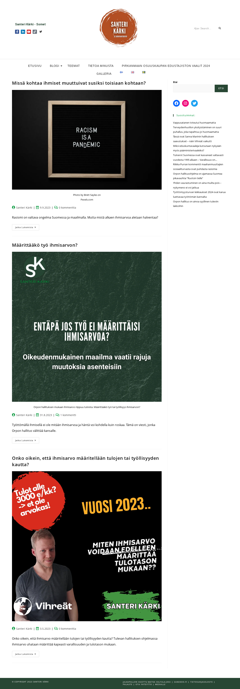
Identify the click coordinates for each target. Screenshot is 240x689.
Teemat (74, 65)
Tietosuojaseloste (201, 682)
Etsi (175, 82)
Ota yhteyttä (144, 684)
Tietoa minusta (101, 65)
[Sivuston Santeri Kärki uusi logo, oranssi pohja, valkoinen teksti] (120, 27)
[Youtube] (29, 32)
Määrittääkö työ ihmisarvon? (44, 245)
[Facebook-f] (17, 32)
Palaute (127, 684)
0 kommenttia (67, 207)
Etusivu (34, 65)
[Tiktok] (35, 32)
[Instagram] (185, 103)
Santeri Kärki (24, 207)
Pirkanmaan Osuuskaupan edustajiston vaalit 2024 (166, 65)
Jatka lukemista (27, 226)
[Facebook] (176, 103)
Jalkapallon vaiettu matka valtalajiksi (147, 682)
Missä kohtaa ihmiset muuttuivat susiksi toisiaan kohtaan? (79, 83)
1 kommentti (68, 415)
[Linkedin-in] (23, 32)
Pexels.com (87, 199)
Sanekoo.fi (180, 682)
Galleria (104, 73)
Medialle (160, 684)
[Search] (220, 28)
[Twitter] (41, 32)
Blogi (54, 65)
